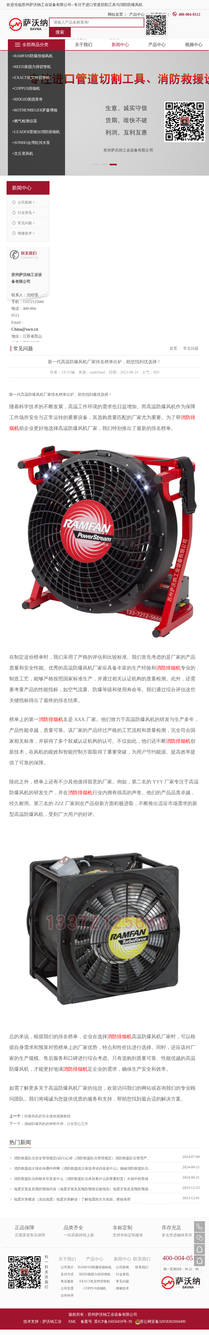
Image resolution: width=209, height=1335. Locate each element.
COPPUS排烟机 (95, 1288)
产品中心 (157, 44)
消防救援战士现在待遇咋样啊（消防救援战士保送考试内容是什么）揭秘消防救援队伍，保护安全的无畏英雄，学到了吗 (83, 1168)
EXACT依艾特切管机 (94, 1281)
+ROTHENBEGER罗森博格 (34, 110)
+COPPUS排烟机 (26, 88)
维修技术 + (26, 233)
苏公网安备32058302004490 (163, 1322)
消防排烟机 (168, 668)
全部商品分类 (35, 44)
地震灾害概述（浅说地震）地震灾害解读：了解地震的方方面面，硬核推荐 (72, 1199)
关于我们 (83, 44)
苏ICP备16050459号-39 (113, 1322)
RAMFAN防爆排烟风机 (95, 1267)
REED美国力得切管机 (94, 1274)
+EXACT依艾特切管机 (31, 78)
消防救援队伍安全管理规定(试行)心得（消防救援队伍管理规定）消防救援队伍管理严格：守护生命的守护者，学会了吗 (83, 1158)
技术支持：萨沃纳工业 (42, 1322)
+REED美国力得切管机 (31, 67)
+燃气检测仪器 (24, 121)
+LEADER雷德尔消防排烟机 (36, 132)
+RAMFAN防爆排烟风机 (32, 56)
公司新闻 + (26, 202)
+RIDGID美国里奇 (27, 99)
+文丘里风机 (22, 154)
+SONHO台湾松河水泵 (31, 143)
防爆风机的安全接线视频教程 (47, 1116)
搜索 (60, 32)
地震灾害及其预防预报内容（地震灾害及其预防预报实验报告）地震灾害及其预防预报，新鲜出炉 (83, 1189)
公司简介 (67, 1267)
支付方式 (67, 1274)
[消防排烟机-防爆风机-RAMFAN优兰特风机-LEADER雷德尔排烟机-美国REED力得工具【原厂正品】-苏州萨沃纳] (28, 24)
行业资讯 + (26, 213)
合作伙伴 (67, 1295)
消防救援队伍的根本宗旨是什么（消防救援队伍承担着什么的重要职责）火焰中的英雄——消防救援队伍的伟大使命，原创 (83, 1179)
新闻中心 (120, 44)
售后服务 (67, 1281)
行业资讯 (122, 1274)
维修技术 (122, 1288)
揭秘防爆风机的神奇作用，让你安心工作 (56, 1124)
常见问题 (122, 1281)
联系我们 (141, 1267)
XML (72, 1322)
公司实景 (67, 1288)
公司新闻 (122, 1267)
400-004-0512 (189, 14)
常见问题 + (26, 223)
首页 (173, 348)
